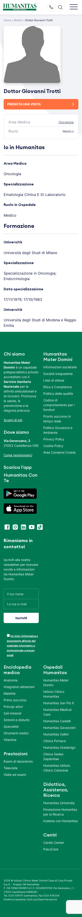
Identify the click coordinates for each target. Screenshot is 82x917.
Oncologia (66, 122)
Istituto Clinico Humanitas (53, 694)
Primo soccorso (15, 700)
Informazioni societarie (60, 367)
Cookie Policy (53, 446)
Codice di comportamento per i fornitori (58, 405)
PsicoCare (50, 849)
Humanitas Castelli (57, 721)
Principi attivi (13, 707)
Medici (18, 20)
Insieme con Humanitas (60, 821)
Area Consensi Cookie (59, 452)
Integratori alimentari (19, 687)
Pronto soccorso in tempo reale (57, 418)
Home (7, 20)
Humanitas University (59, 803)
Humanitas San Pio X (58, 703)
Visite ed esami (15, 775)
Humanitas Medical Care (57, 712)
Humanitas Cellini (56, 734)
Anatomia (11, 680)
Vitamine (10, 740)
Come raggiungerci (18, 455)
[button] (74, 7)
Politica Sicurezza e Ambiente (57, 430)
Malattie (9, 693)
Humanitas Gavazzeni (59, 728)
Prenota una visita (24, 104)
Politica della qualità (58, 393)
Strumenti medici (16, 733)
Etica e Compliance (57, 387)
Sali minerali (12, 713)
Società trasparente (58, 374)
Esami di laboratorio (18, 761)
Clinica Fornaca (54, 741)
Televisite (11, 768)
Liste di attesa (53, 380)
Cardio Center (53, 842)
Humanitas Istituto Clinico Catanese (56, 768)
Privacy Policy (53, 439)
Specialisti (11, 726)
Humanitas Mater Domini (56, 682)
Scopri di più (13, 420)
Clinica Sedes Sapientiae (53, 756)
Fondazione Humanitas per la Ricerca (60, 812)
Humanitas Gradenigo (59, 747)
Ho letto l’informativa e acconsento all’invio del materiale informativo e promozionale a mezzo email (22, 645)
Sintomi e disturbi (16, 720)
